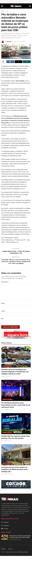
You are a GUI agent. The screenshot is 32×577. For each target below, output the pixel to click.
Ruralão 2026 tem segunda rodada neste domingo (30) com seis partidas (15, 437)
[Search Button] (30, 6)
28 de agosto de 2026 (7, 376)
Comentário (5, 282)
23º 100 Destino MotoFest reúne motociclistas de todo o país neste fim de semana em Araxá (15, 405)
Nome (3, 303)
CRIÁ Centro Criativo (23, 552)
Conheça (3, 549)
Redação (9, 41)
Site (2, 318)
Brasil (6, 11)
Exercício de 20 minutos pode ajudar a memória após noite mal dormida (20, 536)
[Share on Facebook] (10, 61)
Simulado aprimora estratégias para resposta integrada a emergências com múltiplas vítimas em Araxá (15, 371)
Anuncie (10, 549)
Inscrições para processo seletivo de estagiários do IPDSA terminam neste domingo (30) (14, 469)
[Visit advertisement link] (16, 334)
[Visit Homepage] (16, 6)
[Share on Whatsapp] (27, 61)
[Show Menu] (2, 6)
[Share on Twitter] (18, 61)
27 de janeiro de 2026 (20, 41)
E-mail (3, 311)
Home (2, 11)
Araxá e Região (7, 366)
